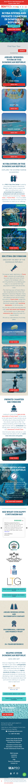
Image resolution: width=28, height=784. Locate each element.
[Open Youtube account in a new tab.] (18, 7)
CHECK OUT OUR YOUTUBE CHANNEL (15, 699)
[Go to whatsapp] (24, 774)
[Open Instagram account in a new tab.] (23, 7)
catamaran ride (8, 313)
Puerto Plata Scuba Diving (14, 740)
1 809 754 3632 (14, 733)
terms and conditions (8, 782)
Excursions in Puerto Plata (14, 746)
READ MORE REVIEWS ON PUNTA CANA (15, 595)
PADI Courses (14, 753)
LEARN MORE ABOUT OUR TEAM (14, 694)
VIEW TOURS (14, 224)
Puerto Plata (11, 197)
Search (22, 51)
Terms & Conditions (14, 761)
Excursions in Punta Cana (14, 744)
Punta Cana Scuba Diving (14, 738)
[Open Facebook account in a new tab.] (20, 7)
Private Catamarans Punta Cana (14, 748)
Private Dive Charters (14, 742)
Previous (1, 528)
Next (26, 528)
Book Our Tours (14, 29)
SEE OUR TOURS (14, 26)
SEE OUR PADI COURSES (14, 501)
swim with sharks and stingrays (15, 309)
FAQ (14, 759)
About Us (14, 757)
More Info (14, 84)
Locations (14, 755)
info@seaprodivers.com (14, 731)
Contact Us (14, 763)
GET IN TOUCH (7, 714)
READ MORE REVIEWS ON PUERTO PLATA (14, 589)
